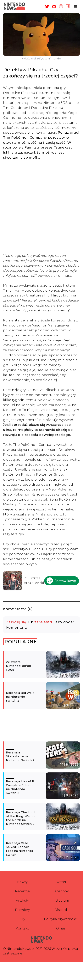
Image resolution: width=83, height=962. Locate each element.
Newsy (22, 882)
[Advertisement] (41, 206)
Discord (60, 910)
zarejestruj (44, 622)
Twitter (60, 882)
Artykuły (22, 900)
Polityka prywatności (61, 919)
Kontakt (22, 928)
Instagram (60, 900)
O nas (60, 928)
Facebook (61, 891)
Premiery (22, 910)
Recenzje (22, 891)
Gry (22, 919)
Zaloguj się (16, 622)
